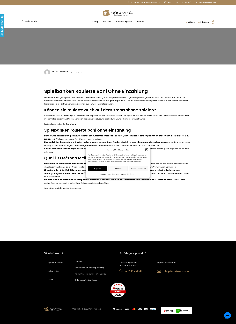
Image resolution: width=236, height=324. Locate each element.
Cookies (103, 174)
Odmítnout (118, 169)
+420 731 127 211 (174, 2)
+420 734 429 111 (138, 2)
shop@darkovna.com (207, 2)
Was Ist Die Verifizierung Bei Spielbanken (62, 188)
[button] (146, 150)
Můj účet (192, 22)
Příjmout (97, 169)
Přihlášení (204, 22)
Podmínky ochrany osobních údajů (121, 174)
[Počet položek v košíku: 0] (213, 22)
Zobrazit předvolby (138, 169)
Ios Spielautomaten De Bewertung (60, 124)
